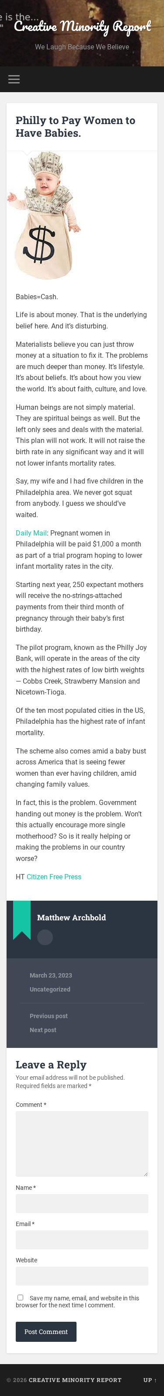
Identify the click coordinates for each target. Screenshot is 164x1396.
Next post (43, 1029)
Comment (31, 1105)
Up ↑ (150, 1379)
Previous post (49, 1015)
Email (25, 1224)
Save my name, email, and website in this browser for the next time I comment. (77, 1302)
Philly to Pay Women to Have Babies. (76, 126)
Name (26, 1188)
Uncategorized (50, 989)
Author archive (45, 937)
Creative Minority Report (82, 26)
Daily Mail (31, 533)
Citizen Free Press (54, 877)
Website (26, 1260)
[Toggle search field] (150, 79)
